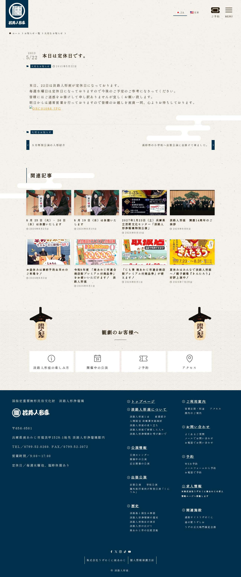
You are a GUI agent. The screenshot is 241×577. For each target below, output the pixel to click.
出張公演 (139, 477)
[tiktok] (125, 551)
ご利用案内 (196, 401)
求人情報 (194, 486)
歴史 (135, 505)
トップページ (143, 401)
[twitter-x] (116, 551)
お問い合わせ (198, 426)
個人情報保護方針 (142, 560)
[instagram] (120, 551)
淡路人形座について (149, 409)
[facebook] (111, 551)
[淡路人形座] (17, 14)
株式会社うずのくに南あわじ (106, 560)
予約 (190, 456)
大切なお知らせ (40, 66)
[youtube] (129, 551)
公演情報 (139, 447)
